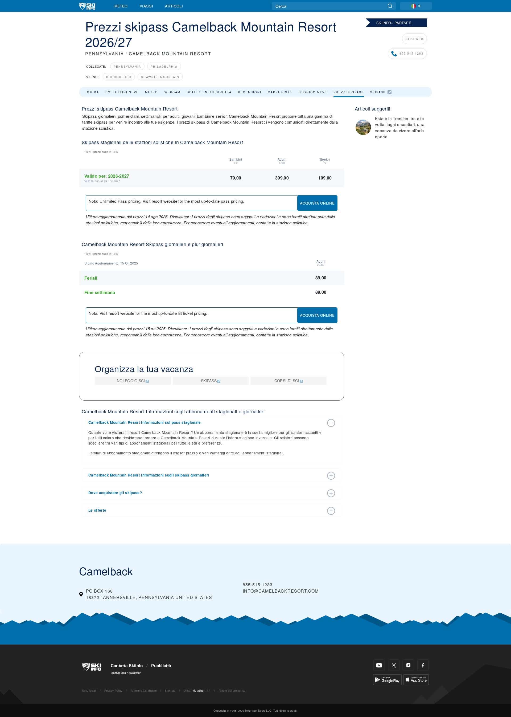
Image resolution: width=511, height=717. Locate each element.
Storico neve (313, 92)
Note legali (89, 690)
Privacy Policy (113, 690)
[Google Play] (387, 679)
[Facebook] (423, 665)
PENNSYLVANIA (104, 54)
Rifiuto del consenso (232, 690)
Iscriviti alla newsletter (126, 672)
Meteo (121, 6)
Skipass (378, 92)
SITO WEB (414, 39)
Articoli (174, 6)
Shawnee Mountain (160, 77)
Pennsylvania (127, 66)
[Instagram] (408, 665)
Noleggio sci (131, 380)
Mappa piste (280, 92)
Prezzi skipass (348, 92)
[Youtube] (379, 665)
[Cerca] (390, 6)
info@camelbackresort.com (281, 591)
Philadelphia (164, 66)
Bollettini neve (122, 92)
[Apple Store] (416, 679)
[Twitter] (393, 665)
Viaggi (146, 6)
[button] (206, 422)
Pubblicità (161, 666)
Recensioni (249, 92)
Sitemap (170, 690)
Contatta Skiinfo (127, 666)
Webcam (172, 92)
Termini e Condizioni (143, 690)
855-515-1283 (411, 53)
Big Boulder (118, 77)
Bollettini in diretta (209, 92)
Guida (93, 92)
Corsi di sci (286, 380)
